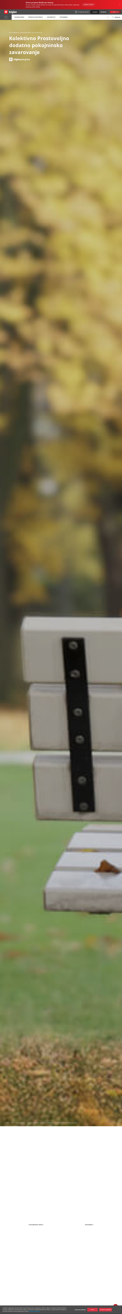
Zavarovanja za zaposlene (18, 1122)
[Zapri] (119, 1309)
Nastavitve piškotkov (80, 1309)
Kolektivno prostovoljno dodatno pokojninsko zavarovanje (62, 1122)
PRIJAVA (117, 17)
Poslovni (103, 12)
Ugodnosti (51, 17)
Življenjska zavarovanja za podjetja (36, 1122)
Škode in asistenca (35, 17)
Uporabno (64, 17)
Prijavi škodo (89, 4)
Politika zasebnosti (34, 1311)
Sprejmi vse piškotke (105, 1309)
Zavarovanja (19, 17)
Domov (7, 1122)
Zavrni (92, 1309)
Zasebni (94, 12)
